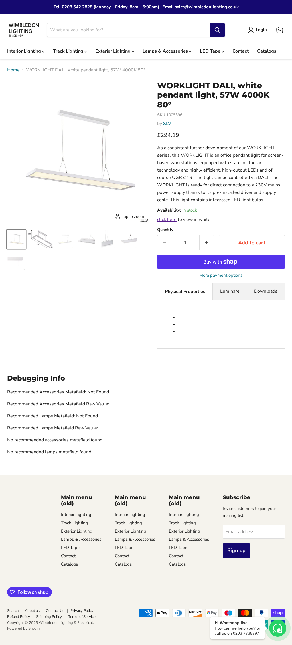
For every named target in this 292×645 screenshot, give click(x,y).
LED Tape (211, 51)
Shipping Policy (49, 616)
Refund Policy (18, 616)
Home (13, 70)
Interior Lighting (24, 51)
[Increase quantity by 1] (207, 243)
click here (167, 219)
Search (13, 610)
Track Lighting (68, 51)
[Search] (217, 30)
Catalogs (266, 51)
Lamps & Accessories (166, 51)
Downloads (265, 291)
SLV (167, 123)
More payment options (220, 275)
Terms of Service (82, 616)
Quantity (165, 230)
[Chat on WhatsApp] (277, 628)
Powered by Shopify (24, 628)
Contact (240, 51)
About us (32, 610)
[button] (16, 239)
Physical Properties (185, 291)
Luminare (230, 291)
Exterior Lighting (113, 51)
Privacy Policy (82, 610)
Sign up (236, 550)
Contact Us (55, 610)
